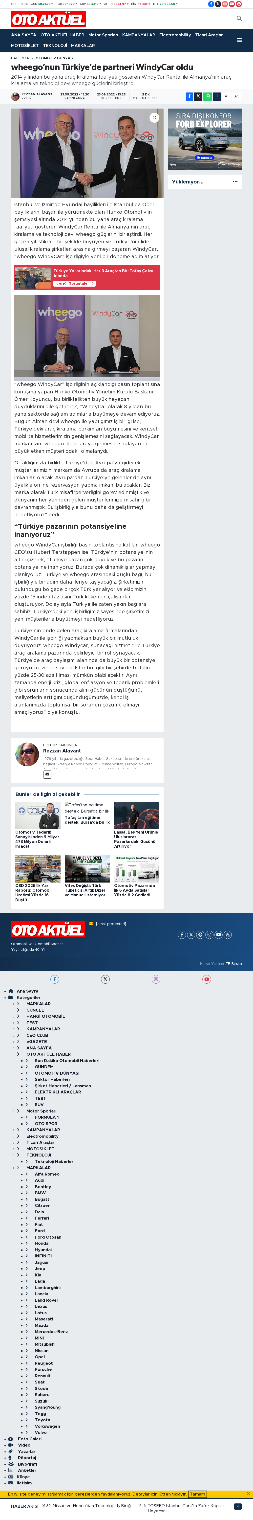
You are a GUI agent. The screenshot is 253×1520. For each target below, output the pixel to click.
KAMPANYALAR (138, 35)
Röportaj (26, 1458)
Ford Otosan (47, 1237)
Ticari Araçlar (209, 35)
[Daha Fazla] (217, 96)
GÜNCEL (34, 1010)
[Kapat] (250, 1494)
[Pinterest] (200, 935)
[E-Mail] (47, 775)
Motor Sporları (103, 35)
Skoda (41, 1388)
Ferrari (41, 1218)
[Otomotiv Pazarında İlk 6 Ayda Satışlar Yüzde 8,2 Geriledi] (136, 868)
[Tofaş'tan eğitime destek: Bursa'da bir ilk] (87, 808)
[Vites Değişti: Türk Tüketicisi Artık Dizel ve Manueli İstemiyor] (87, 868)
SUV (39, 1105)
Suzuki (41, 1401)
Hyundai (43, 1250)
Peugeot (43, 1363)
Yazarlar (26, 1452)
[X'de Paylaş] (198, 96)
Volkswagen (47, 1426)
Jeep (39, 1269)
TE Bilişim (234, 964)
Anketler (26, 1470)
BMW (40, 1193)
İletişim (24, 1483)
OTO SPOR (45, 1124)
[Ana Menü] (239, 40)
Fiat (38, 1225)
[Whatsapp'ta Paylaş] (207, 96)
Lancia (41, 1294)
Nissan (41, 1351)
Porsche (43, 1369)
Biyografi (27, 1464)
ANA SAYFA (23, 35)
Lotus (40, 1313)
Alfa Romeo (47, 1174)
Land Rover (46, 1300)
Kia (37, 1275)
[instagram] (156, 979)
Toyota (42, 1420)
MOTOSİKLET (25, 46)
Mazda (41, 1325)
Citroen (42, 1205)
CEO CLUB (36, 1035)
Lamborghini (47, 1288)
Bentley (42, 1187)
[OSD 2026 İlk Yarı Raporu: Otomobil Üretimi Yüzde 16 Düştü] (38, 868)
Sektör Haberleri (52, 1079)
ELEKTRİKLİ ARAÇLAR (57, 1092)
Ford (39, 1231)
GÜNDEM (44, 1067)
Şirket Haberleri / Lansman (62, 1086)
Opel (39, 1357)
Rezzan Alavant (62, 751)
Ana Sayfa (27, 991)
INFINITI (43, 1256)
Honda (41, 1243)
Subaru (41, 1395)
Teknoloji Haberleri (54, 1161)
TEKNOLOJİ (55, 46)
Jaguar (41, 1262)
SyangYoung (47, 1407)
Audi (39, 1180)
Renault (42, 1376)
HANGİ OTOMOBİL (45, 1016)
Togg (40, 1414)
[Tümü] (235, 182)
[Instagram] (209, 935)
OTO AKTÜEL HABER (62, 35)
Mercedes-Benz (51, 1332)
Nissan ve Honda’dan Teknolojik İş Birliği (92, 1506)
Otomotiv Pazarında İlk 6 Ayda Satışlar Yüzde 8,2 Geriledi (134, 890)
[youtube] (206, 979)
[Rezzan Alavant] (27, 754)
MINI (39, 1338)
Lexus (40, 1306)
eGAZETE (36, 1042)
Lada (39, 1281)
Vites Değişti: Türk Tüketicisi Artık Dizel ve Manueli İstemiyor (85, 890)
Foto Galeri (29, 1439)
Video (23, 1445)
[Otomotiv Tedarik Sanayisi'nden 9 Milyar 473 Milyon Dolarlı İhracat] (38, 815)
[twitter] (105, 979)
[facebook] (54, 979)
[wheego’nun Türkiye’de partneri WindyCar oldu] (87, 153)
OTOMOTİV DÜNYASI (55, 58)
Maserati (43, 1319)
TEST (31, 1023)
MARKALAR (83, 46)
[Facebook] (182, 935)
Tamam (197, 1494)
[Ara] (239, 19)
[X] (191, 935)
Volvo (40, 1432)
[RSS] (228, 935)
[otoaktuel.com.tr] (48, 19)
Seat (39, 1382)
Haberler (20, 58)
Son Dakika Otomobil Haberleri (66, 1061)
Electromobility (175, 35)
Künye (23, 1477)
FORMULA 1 (46, 1117)
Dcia (39, 1212)
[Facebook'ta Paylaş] (189, 96)
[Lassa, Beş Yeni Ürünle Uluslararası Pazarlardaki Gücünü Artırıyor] (136, 815)
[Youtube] (218, 935)
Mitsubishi (44, 1344)
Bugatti (42, 1199)
